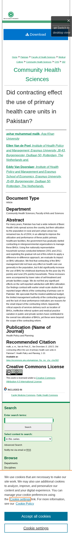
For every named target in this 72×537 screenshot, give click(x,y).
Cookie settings (20, 499)
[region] (36, 503)
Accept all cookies (36, 516)
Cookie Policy (25, 503)
